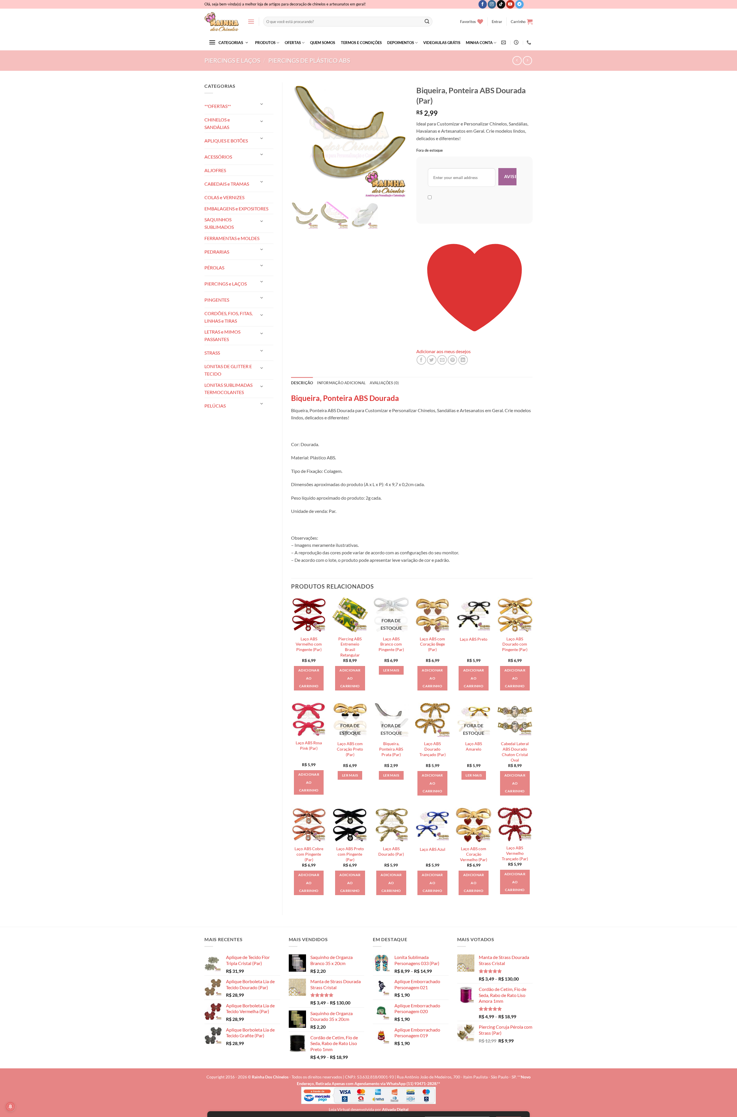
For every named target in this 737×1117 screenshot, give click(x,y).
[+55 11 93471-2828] (530, 42)
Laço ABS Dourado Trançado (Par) (432, 749)
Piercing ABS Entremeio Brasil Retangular (350, 646)
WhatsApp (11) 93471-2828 (411, 1083)
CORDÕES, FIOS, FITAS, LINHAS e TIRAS (228, 317)
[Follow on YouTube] (510, 4)
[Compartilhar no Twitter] (431, 360)
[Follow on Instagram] (492, 4)
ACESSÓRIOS (218, 156)
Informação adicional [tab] (341, 382)
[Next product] (516, 60)
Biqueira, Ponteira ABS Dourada (345, 398)
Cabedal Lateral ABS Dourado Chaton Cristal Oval (515, 751)
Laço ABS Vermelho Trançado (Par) (515, 853)
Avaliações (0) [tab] (384, 382)
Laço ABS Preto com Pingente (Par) (350, 854)
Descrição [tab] (302, 382)
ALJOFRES (215, 170)
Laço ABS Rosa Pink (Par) (309, 745)
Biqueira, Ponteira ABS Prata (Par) (391, 749)
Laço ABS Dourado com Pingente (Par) (514, 644)
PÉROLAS (214, 267)
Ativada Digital (395, 1109)
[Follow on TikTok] (501, 4)
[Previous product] (527, 60)
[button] (251, 21)
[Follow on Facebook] (482, 4)
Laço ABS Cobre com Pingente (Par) (309, 854)
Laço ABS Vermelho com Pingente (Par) (309, 644)
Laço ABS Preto (473, 639)
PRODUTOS (265, 42)
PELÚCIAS (215, 405)
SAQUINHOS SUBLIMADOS (219, 223)
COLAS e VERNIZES (224, 197)
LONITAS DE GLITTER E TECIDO (228, 370)
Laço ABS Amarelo (473, 746)
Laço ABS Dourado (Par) (391, 851)
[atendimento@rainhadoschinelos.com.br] (504, 42)
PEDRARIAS (216, 251)
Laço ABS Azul (432, 849)
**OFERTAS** (217, 106)
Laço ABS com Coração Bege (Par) (432, 644)
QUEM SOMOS (322, 42)
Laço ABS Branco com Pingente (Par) (391, 644)
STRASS (212, 352)
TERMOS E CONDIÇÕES (361, 42)
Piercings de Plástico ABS (309, 60)
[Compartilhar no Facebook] (421, 360)
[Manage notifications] (10, 1106)
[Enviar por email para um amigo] (442, 360)
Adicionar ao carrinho (308, 678)
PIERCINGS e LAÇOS (232, 60)
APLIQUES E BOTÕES (226, 140)
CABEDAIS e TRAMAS (226, 184)
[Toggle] (262, 103)
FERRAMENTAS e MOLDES (231, 238)
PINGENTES (216, 299)
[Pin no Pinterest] (452, 360)
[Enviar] (427, 21)
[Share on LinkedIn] (463, 360)
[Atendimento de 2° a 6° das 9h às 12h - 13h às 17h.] (517, 42)
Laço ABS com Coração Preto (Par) (350, 749)
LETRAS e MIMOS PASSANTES (222, 335)
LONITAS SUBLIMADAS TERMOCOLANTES (228, 388)
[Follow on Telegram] (519, 4)
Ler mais (391, 670)
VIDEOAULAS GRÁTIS (441, 42)
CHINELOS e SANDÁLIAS (217, 123)
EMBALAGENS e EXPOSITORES (236, 208)
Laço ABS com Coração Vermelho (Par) (473, 854)
